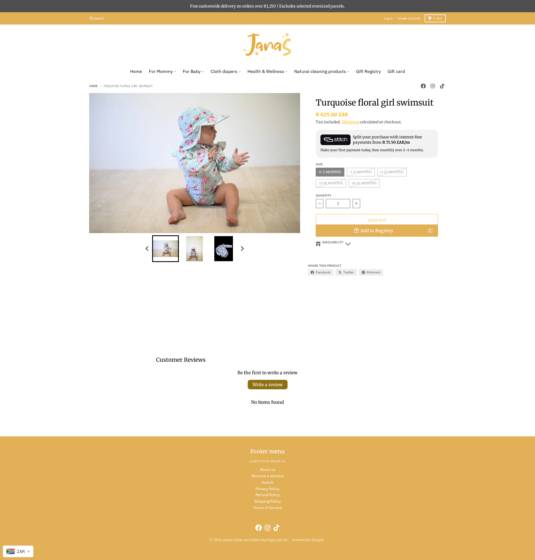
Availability (332, 242)
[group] (165, 248)
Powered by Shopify (308, 540)
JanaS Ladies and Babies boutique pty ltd (255, 540)
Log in (388, 18)
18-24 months (364, 183)
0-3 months (330, 172)
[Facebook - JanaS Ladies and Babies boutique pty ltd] (423, 86)
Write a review (267, 384)
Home (93, 86)
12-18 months (331, 183)
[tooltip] (430, 230)
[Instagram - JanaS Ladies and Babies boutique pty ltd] (432, 86)
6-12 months (392, 172)
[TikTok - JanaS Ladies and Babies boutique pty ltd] (442, 86)
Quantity (323, 195)
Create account (409, 18)
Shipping (350, 121)
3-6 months (361, 172)
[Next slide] (242, 248)
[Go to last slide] (147, 248)
